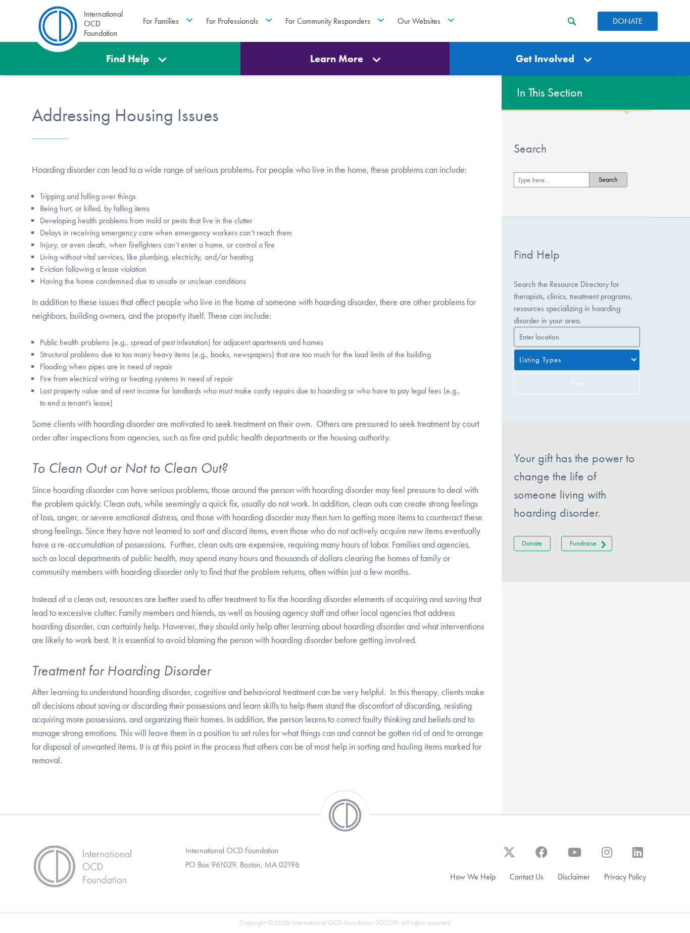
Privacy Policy (625, 876)
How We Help (473, 876)
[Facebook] (541, 857)
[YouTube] (574, 857)
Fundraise (583, 543)
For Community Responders (327, 21)
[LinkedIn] (637, 857)
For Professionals (232, 21)
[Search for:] (551, 179)
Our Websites (419, 21)
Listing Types (540, 359)
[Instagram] (607, 857)
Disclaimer (574, 876)
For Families (161, 21)
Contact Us (527, 876)
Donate (628, 21)
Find (577, 383)
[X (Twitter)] (509, 857)
